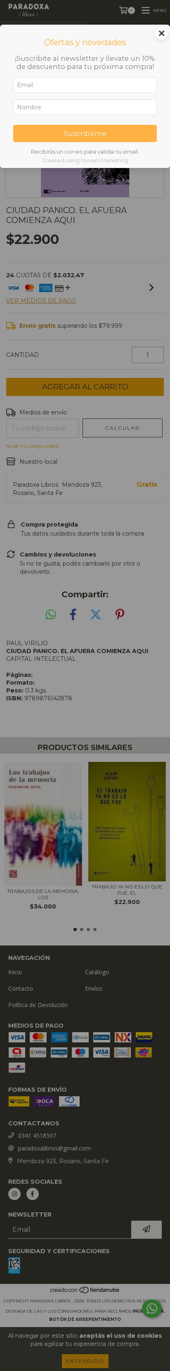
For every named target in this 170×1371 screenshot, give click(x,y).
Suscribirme (85, 133)
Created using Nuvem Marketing (85, 160)
